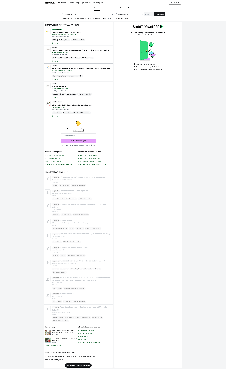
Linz (54, 76)
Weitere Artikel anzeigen (53, 346)
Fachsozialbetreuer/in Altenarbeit (66, 32)
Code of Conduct (72, 356)
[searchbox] (78, 136)
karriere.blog (50, 327)
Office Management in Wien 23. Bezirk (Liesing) (93, 164)
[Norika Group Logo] (54, 360)
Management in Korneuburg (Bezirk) (89, 161)
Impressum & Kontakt (63, 352)
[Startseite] (51, 2)
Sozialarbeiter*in (59, 86)
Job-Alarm (120, 8)
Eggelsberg (77, 318)
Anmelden (176, 2)
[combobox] (87, 14)
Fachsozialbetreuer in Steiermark (89, 158)
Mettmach (56, 215)
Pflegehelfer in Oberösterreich (55, 155)
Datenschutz (49, 356)
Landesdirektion (83, 336)
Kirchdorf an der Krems (60, 228)
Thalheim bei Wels (58, 58)
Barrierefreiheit (60, 356)
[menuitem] (68, 19)
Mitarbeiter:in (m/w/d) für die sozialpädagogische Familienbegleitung (81, 68)
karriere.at (98, 327)
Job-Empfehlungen (108, 8)
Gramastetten (58, 269)
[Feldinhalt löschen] (112, 14)
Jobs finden (160, 14)
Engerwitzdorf (67, 269)
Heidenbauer (82, 339)
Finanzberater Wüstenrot (86, 333)
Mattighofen (68, 318)
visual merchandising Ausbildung (89, 342)
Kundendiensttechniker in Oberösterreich (58, 164)
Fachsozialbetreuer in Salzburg (88, 155)
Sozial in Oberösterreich (53, 158)
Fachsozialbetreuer (54, 24)
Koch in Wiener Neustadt (86, 330)
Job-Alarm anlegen (79, 141)
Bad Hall (55, 185)
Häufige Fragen (50, 352)
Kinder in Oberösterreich (53, 161)
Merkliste (129, 8)
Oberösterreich (73, 24)
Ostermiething (85, 318)
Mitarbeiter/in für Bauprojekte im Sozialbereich (72, 105)
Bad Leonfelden (83, 269)
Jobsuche (97, 8)
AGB (73, 352)
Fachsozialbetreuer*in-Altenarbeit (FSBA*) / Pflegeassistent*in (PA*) (81, 50)
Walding (55, 40)
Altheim (55, 318)
